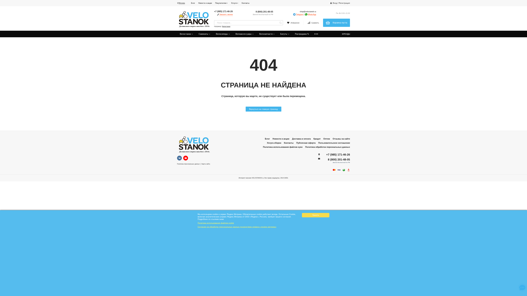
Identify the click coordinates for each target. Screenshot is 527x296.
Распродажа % (302, 34)
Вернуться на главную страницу (263, 109)
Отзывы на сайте (341, 139)
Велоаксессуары (244, 34)
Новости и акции (205, 3)
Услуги (234, 3)
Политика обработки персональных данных (327, 147)
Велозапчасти (266, 34)
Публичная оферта (306, 143)
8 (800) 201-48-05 (264, 12)
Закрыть (523, 295)
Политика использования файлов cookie (216, 223)
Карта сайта (206, 164)
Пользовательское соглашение (334, 143)
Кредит (317, 139)
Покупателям (220, 3)
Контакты (245, 3)
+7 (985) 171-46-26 (223, 11)
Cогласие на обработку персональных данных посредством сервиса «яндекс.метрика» (237, 227)
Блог (193, 3)
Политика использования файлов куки (282, 147)
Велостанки (185, 34)
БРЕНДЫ (346, 34)
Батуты (284, 34)
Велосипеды (222, 34)
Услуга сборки (274, 143)
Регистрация (344, 3)
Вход (335, 3)
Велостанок (226, 26)
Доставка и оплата (301, 139)
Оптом (326, 139)
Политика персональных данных (188, 164)
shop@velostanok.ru (308, 12)
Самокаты (204, 34)
